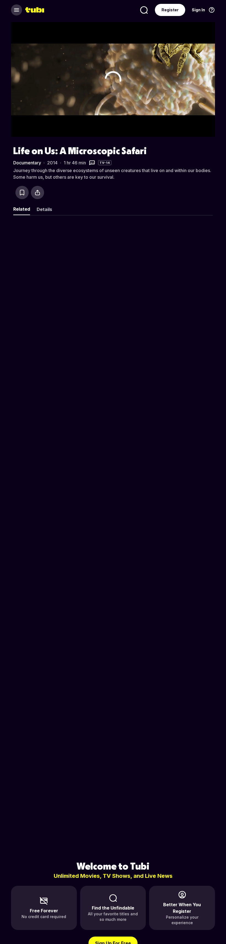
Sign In (198, 9)
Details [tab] (44, 209)
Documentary (27, 162)
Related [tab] (21, 209)
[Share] (37, 192)
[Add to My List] (22, 192)
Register (170, 9)
